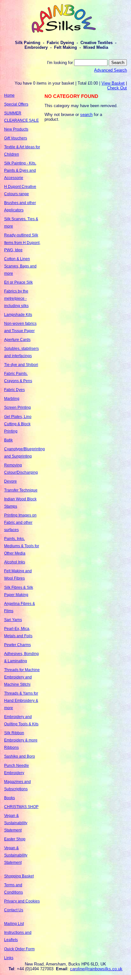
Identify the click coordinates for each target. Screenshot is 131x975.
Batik (8, 440)
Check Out (117, 88)
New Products (16, 129)
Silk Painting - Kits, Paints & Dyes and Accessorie (20, 170)
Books (9, 798)
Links (8, 958)
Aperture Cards (17, 340)
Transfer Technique (21, 490)
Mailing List (14, 924)
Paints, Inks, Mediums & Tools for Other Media (21, 546)
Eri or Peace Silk (18, 282)
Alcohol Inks (14, 562)
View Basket (113, 83)
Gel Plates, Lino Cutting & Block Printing (17, 424)
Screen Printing (17, 407)
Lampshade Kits (18, 315)
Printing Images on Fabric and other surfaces (20, 522)
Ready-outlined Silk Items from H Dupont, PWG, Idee (22, 242)
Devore (10, 481)
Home (9, 95)
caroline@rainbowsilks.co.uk (96, 968)
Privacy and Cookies (22, 901)
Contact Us (13, 910)
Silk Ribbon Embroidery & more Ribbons (21, 740)
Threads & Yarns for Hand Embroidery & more (21, 700)
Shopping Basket (19, 876)
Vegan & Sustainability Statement (15, 823)
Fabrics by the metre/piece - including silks (16, 298)
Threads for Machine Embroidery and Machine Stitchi (22, 677)
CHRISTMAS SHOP (21, 807)
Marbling (11, 399)
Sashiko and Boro (19, 756)
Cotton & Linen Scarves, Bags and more (20, 266)
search (86, 114)
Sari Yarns (13, 620)
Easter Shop (14, 839)
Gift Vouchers (15, 138)
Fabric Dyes (14, 390)
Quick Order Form (19, 949)
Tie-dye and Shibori (21, 365)
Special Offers (16, 104)
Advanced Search (110, 70)
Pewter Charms (17, 645)
